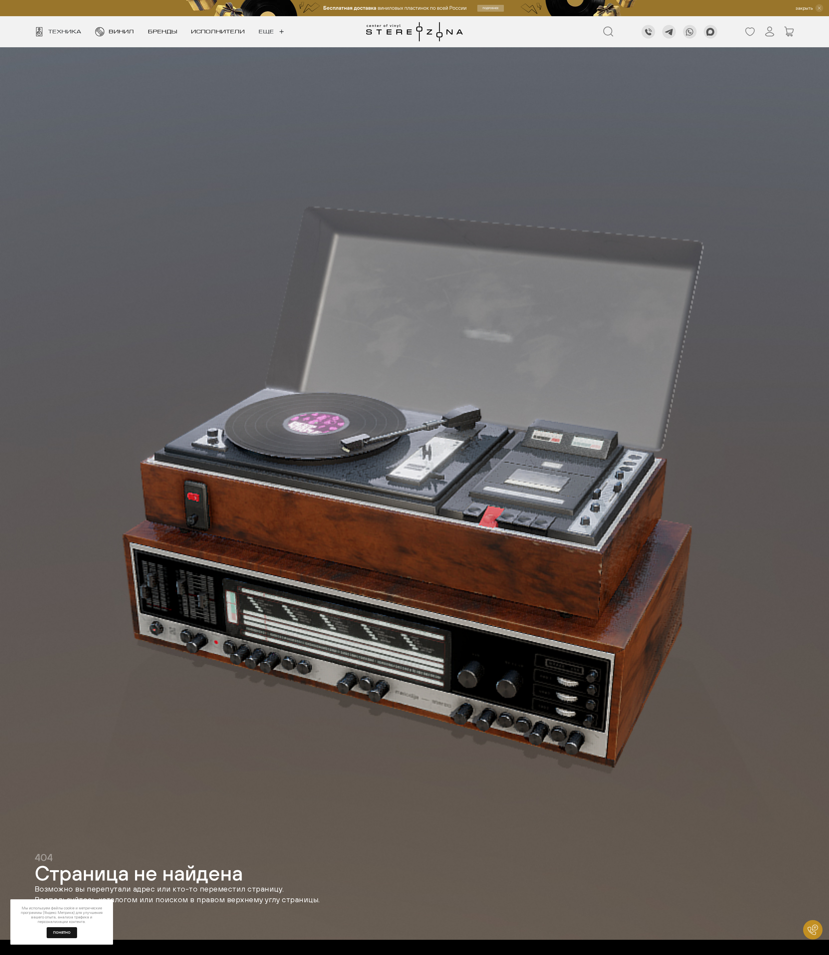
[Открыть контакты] (813, 929)
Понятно (62, 932)
